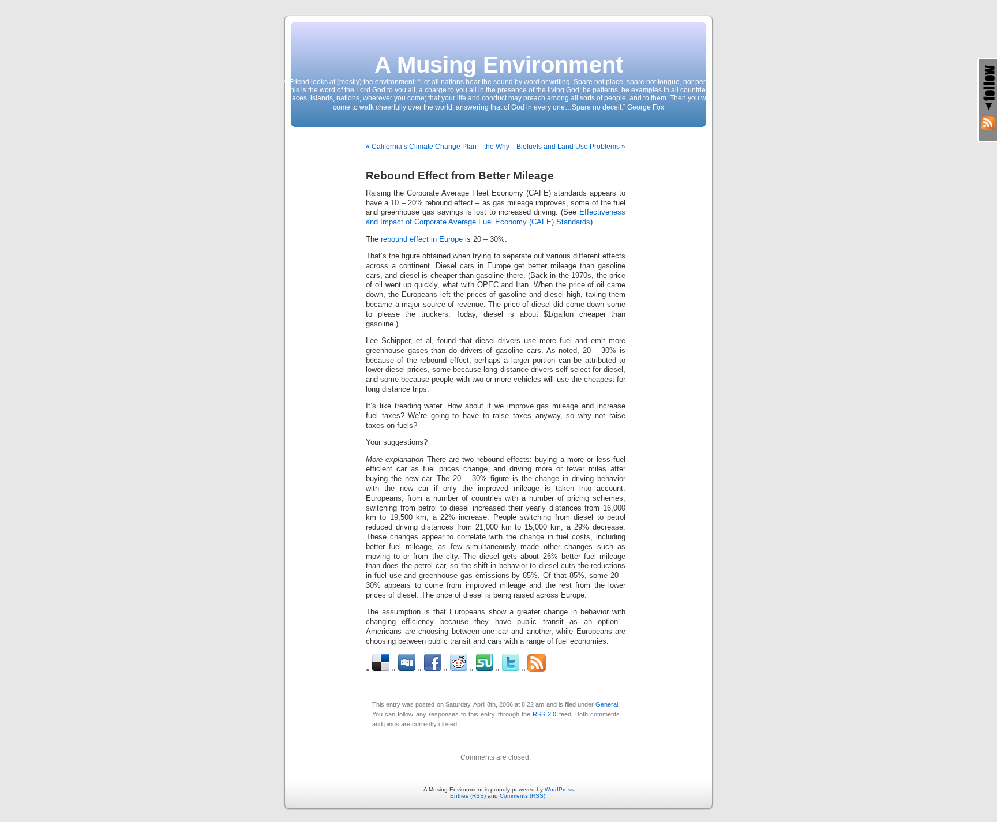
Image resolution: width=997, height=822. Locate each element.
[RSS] (988, 123)
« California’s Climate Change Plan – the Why (437, 146)
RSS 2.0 (544, 714)
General (606, 704)
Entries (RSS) (468, 796)
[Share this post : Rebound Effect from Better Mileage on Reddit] (458, 670)
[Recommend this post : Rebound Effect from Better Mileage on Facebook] (432, 670)
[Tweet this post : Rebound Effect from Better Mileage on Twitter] (510, 670)
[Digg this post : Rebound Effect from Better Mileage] (407, 670)
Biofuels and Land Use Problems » (570, 146)
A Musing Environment (498, 64)
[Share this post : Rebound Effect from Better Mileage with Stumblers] (484, 670)
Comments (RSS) (522, 796)
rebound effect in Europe (423, 239)
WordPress (559, 789)
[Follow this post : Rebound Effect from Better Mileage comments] (536, 670)
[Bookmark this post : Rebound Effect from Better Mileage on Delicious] (381, 670)
